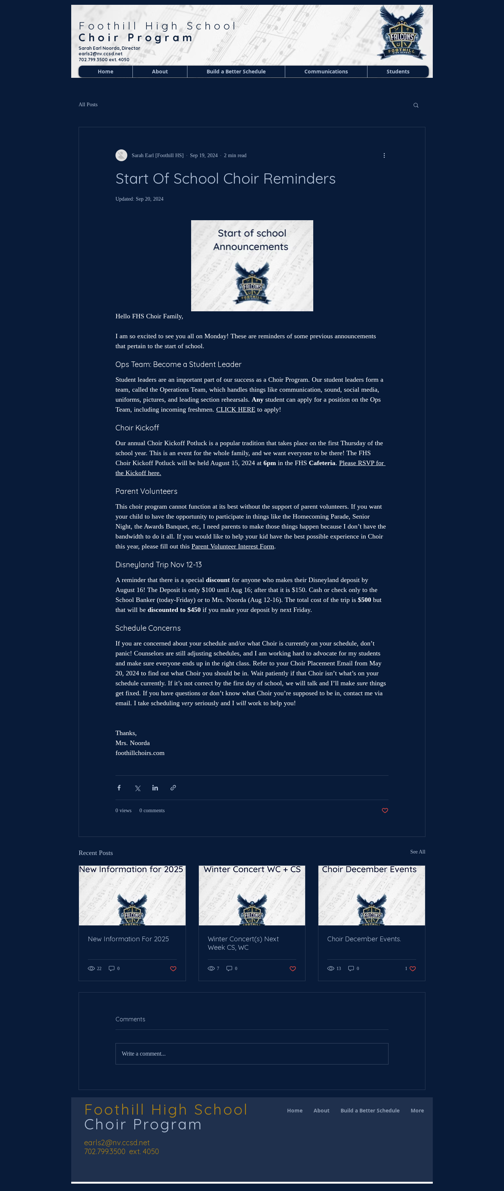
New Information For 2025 (128, 939)
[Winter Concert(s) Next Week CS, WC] (252, 895)
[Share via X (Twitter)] (137, 787)
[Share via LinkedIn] (155, 787)
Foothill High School (158, 25)
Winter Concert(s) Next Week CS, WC (243, 943)
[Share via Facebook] (118, 787)
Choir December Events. (364, 939)
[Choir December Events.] (371, 895)
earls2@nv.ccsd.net (117, 1142)
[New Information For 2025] (132, 895)
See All (417, 852)
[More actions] (384, 155)
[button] (416, 105)
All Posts (88, 104)
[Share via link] (173, 787)
